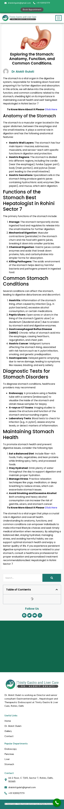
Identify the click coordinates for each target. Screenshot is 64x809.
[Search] (51, 578)
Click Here (50, 109)
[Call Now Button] (57, 803)
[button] (57, 589)
